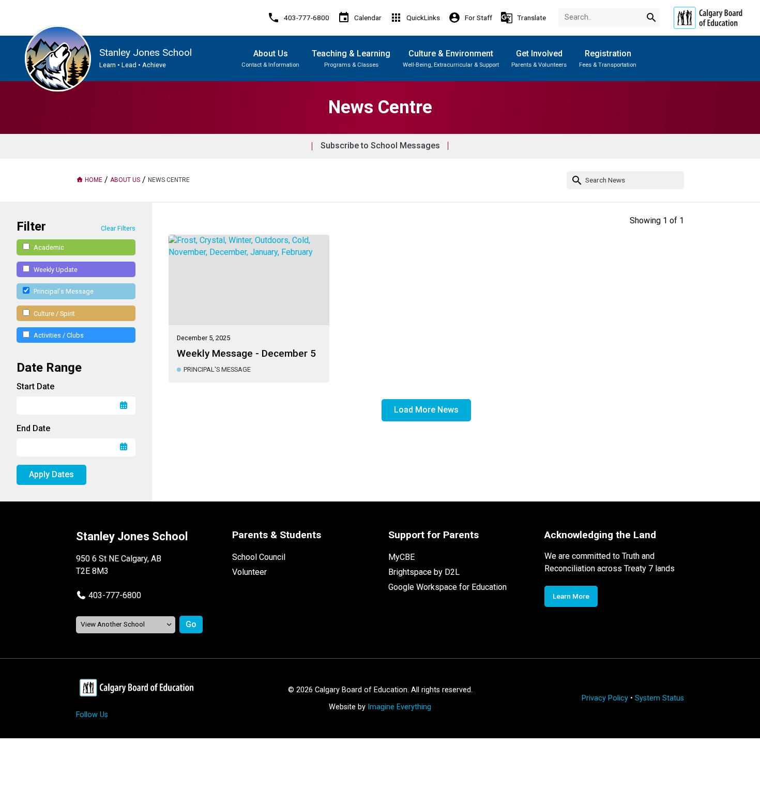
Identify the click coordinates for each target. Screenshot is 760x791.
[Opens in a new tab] (707, 17)
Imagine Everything (399, 707)
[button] (108, 595)
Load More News (426, 410)
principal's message (64, 291)
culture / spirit (54, 313)
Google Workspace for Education (447, 587)
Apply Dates (51, 474)
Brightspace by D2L (424, 572)
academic (49, 247)
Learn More (571, 596)
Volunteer (249, 572)
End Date (33, 428)
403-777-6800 (114, 595)
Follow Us (92, 714)
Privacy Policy (605, 698)
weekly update (56, 269)
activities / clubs (59, 335)
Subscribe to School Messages (380, 145)
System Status (659, 698)
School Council (258, 557)
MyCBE (401, 557)
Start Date (35, 386)
